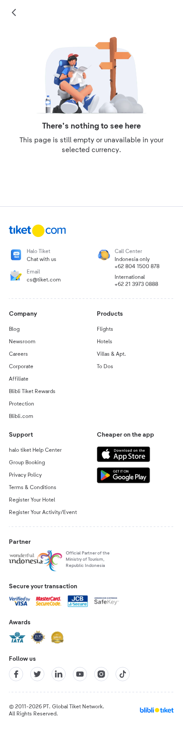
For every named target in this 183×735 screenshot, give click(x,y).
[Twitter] (37, 674)
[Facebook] (16, 674)
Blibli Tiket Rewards (32, 391)
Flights (105, 329)
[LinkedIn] (59, 674)
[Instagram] (101, 674)
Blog (14, 329)
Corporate (21, 366)
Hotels (104, 341)
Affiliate (18, 378)
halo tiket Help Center (35, 450)
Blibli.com (21, 416)
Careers (18, 353)
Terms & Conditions (32, 487)
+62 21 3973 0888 (136, 284)
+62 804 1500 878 (137, 266)
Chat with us (41, 259)
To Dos (105, 366)
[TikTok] (122, 674)
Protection (21, 403)
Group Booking (27, 462)
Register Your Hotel (32, 499)
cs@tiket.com (44, 279)
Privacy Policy (25, 474)
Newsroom (22, 341)
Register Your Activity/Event (43, 512)
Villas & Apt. (111, 353)
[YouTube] (80, 674)
